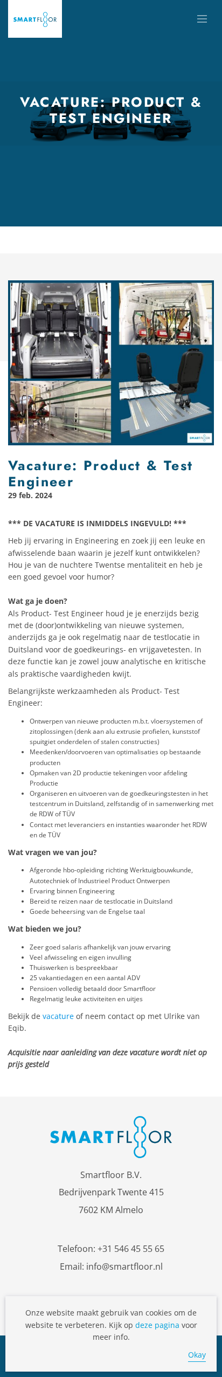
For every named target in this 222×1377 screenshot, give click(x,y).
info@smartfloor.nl (124, 1266)
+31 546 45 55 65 (131, 1249)
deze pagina (157, 1325)
